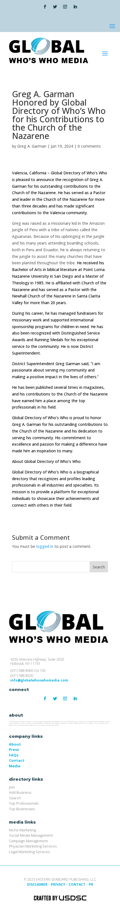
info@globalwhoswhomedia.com (39, 680)
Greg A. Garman (31, 146)
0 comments (89, 146)
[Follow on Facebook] (45, 7)
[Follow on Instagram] (65, 7)
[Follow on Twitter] (55, 7)
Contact (16, 760)
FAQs (13, 755)
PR (91, 884)
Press (14, 749)
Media (14, 765)
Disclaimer (37, 884)
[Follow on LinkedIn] (75, 7)
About (15, 744)
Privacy (58, 884)
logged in (44, 546)
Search (99, 567)
